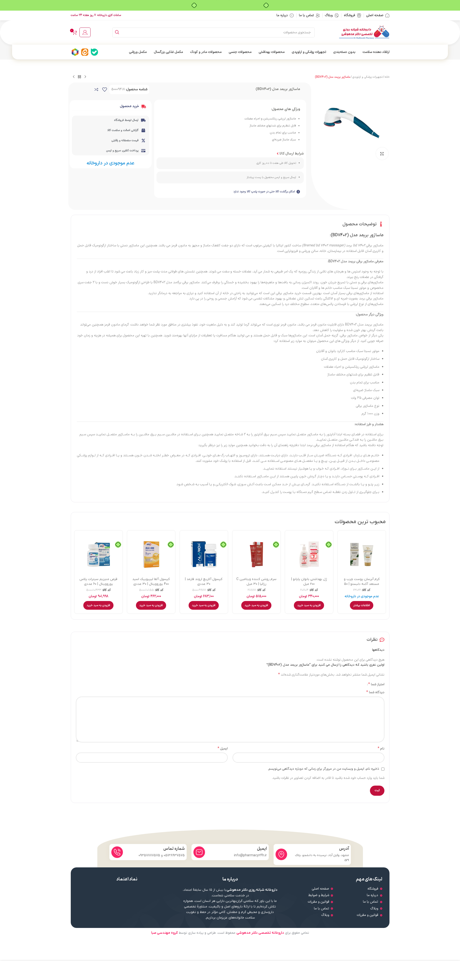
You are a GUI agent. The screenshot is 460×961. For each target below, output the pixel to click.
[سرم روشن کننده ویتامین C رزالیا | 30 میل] (256, 554)
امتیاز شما (376, 684)
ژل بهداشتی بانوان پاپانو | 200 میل (309, 581)
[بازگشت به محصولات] (79, 77)
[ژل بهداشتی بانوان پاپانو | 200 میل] (309, 554)
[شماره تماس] (117, 852)
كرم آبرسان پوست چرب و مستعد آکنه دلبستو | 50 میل (362, 584)
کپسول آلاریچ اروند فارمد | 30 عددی (203, 581)
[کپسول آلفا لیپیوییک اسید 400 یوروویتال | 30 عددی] (151, 554)
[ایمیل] (199, 852)
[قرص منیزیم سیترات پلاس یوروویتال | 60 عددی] (98, 554)
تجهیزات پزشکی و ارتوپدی (367, 77)
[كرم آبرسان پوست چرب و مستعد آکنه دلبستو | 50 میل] (361, 554)
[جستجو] (117, 32)
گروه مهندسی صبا (164, 933)
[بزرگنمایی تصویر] (382, 153)
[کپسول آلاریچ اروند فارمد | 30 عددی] (204, 554)
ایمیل (223, 748)
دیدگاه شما (375, 692)
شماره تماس (174, 848)
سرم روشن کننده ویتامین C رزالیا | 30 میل (256, 581)
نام (381, 748)
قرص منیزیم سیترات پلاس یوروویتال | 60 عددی (98, 581)
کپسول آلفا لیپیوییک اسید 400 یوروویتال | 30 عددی (151, 581)
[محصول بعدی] (74, 77)
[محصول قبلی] (85, 77)
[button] (309, 605)
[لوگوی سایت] (364, 32)
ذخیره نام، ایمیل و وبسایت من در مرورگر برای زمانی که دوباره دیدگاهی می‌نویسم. (323, 768)
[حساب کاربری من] (85, 32)
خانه (387, 77)
